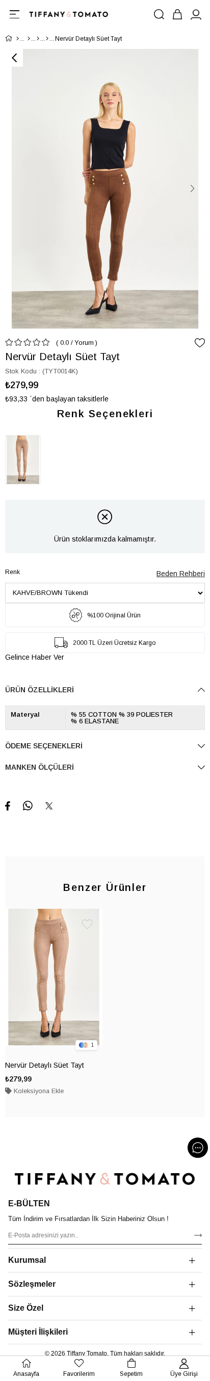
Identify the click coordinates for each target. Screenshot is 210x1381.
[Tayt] (47, 39)
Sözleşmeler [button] (32, 1284)
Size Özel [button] (25, 1308)
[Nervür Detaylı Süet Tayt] (25, 459)
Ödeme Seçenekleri (44, 746)
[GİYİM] (29, 39)
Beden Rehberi (180, 574)
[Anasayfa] (17, 39)
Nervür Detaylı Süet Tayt (44, 1065)
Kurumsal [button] (27, 1260)
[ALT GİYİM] (38, 39)
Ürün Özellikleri (39, 690)
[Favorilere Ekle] (200, 343)
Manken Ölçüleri (39, 767)
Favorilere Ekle (87, 924)
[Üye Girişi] (196, 14)
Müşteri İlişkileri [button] (38, 1332)
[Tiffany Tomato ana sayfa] (105, 1179)
